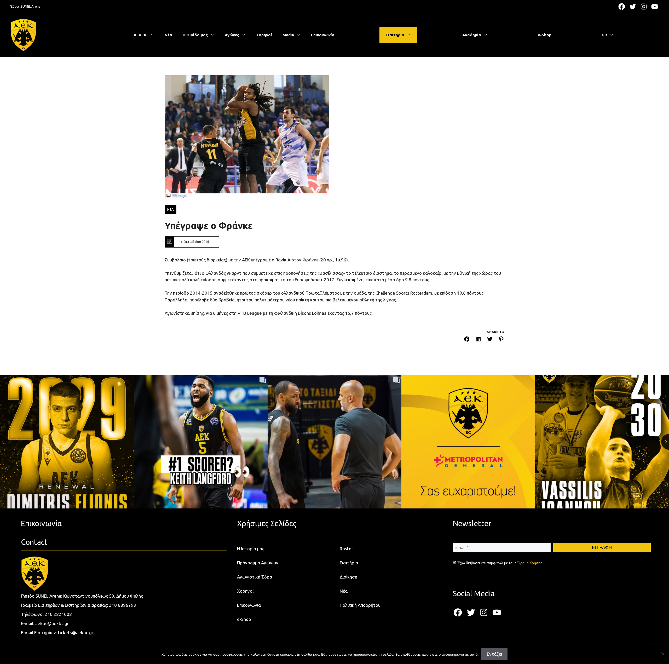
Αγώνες (232, 35)
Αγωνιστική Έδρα (254, 576)
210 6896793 (122, 605)
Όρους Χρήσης (529, 563)
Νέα (168, 35)
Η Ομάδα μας (195, 35)
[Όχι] (662, 653)
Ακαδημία (471, 35)
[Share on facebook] (467, 340)
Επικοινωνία (322, 35)
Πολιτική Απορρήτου (360, 605)
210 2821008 (58, 614)
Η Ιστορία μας (250, 548)
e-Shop (544, 35)
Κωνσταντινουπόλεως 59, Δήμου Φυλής (103, 595)
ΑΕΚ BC (141, 35)
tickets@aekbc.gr (75, 632)
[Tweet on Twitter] (490, 340)
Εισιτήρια (395, 35)
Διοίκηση (348, 576)
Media (288, 35)
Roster (346, 548)
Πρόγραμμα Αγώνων (257, 562)
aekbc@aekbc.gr (52, 623)
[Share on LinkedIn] (478, 340)
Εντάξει (494, 653)
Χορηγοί (264, 35)
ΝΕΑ (170, 209)
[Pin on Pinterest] (501, 340)
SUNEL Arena (30, 6)
